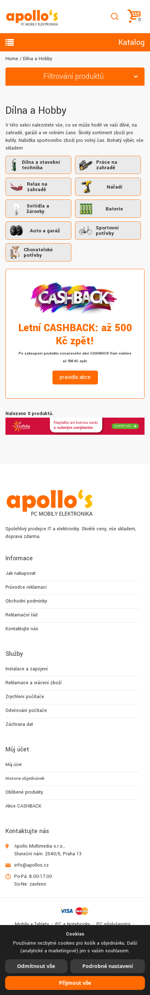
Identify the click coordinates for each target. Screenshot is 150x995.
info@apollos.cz (31, 865)
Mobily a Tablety (32, 924)
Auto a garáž (45, 230)
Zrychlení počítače (24, 696)
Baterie (114, 208)
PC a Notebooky (72, 924)
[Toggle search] (114, 16)
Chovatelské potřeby (38, 252)
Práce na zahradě (106, 165)
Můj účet (13, 765)
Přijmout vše (75, 982)
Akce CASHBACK (23, 806)
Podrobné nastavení (107, 966)
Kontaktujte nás (21, 629)
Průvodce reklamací (26, 587)
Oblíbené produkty (24, 792)
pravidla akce (75, 377)
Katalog (131, 42)
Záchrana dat (19, 724)
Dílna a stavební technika (41, 165)
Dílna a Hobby (37, 58)
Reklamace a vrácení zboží (33, 683)
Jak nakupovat (20, 573)
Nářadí (114, 186)
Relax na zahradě (37, 187)
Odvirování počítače (26, 710)
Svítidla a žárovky (38, 208)
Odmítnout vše (36, 966)
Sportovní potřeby (107, 230)
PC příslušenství (113, 924)
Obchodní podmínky (26, 601)
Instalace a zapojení (26, 669)
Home (11, 58)
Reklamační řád (21, 615)
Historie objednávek (24, 778)
